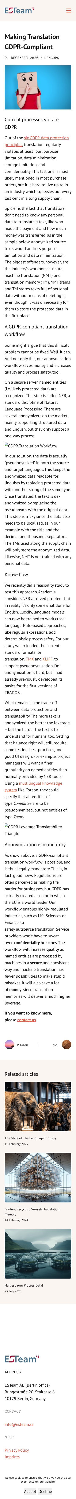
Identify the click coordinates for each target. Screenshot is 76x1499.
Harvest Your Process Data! (24, 1285)
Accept (30, 1491)
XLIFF (47, 659)
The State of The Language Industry (30, 1138)
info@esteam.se (19, 1424)
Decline (45, 1491)
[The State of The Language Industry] (38, 1107)
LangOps (51, 58)
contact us (26, 1019)
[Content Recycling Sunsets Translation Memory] (38, 1178)
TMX (30, 659)
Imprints (12, 1456)
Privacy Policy (17, 1450)
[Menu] (68, 10)
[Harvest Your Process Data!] (38, 1254)
